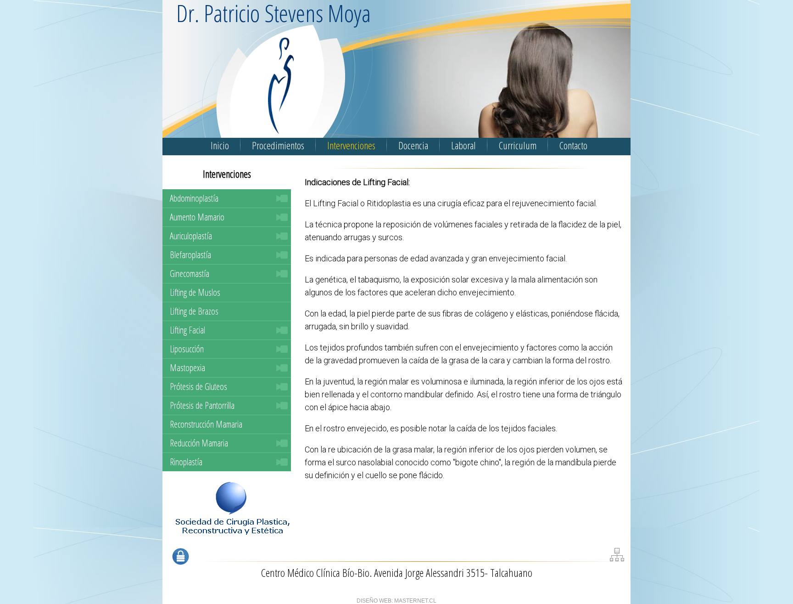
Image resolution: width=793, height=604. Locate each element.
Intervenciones (351, 145)
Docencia (413, 145)
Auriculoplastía (191, 236)
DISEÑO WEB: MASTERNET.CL (396, 601)
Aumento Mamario (197, 217)
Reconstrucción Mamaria (206, 424)
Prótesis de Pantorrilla (202, 405)
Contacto (573, 145)
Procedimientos (278, 145)
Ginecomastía (189, 273)
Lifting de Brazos (194, 311)
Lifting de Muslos (195, 292)
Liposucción (187, 349)
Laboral (463, 145)
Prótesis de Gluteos (198, 386)
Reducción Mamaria (199, 443)
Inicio (220, 145)
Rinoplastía (186, 462)
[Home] (175, 122)
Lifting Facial (187, 330)
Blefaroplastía (190, 254)
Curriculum (517, 145)
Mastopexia (187, 367)
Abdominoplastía (194, 198)
